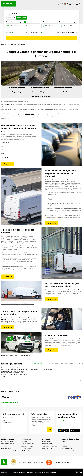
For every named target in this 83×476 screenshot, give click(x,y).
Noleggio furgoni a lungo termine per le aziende (55, 92)
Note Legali (22, 472)
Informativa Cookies (50, 472)
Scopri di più (8, 164)
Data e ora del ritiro (48, 22)
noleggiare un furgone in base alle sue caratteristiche (66, 289)
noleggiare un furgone (59, 179)
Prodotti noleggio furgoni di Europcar (47, 369)
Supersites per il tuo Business (40, 96)
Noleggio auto (5, 44)
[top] (81, 381)
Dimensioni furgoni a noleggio (39, 87)
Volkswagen (5, 142)
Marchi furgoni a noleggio (17, 87)
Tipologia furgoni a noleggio (63, 87)
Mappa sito (15, 472)
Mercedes (5, 157)
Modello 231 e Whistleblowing (35, 472)
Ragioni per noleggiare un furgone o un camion (35, 369)
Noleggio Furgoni (16, 44)
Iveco (3, 153)
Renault (4, 150)
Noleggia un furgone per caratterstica (23, 92)
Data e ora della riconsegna (68, 22)
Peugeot (4, 146)
